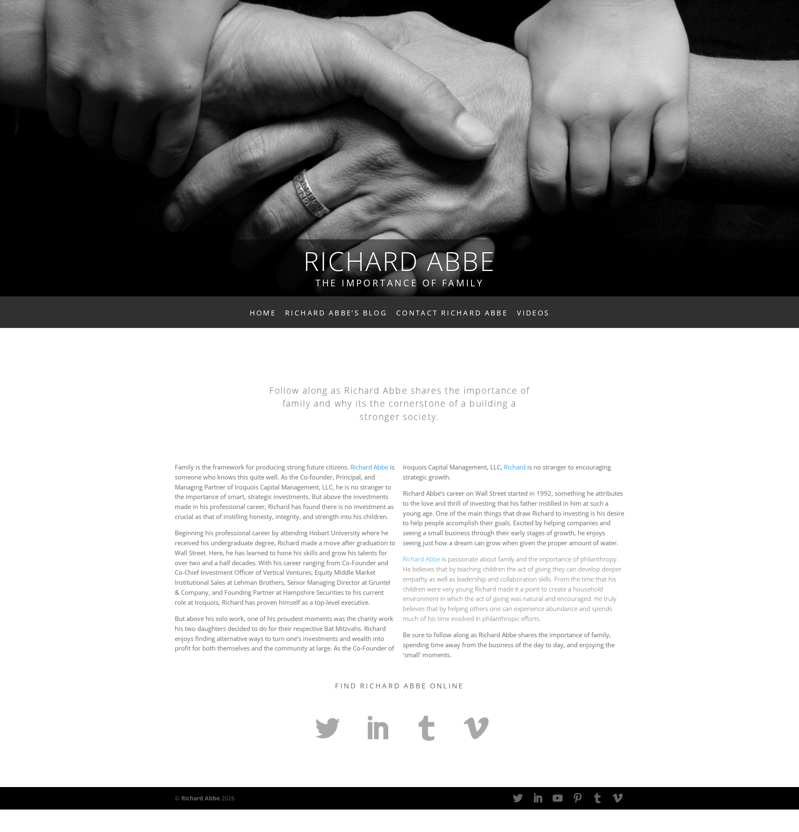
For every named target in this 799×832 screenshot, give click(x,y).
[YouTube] (558, 798)
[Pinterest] (578, 798)
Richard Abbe (369, 467)
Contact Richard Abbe (452, 314)
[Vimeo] (618, 798)
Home (263, 314)
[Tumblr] (598, 798)
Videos (533, 314)
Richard (515, 467)
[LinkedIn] (538, 798)
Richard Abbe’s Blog (336, 314)
